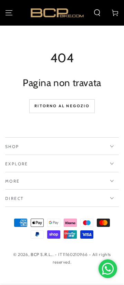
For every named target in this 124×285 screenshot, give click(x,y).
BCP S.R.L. (41, 254)
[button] (97, 13)
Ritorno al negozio (62, 105)
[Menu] (9, 13)
